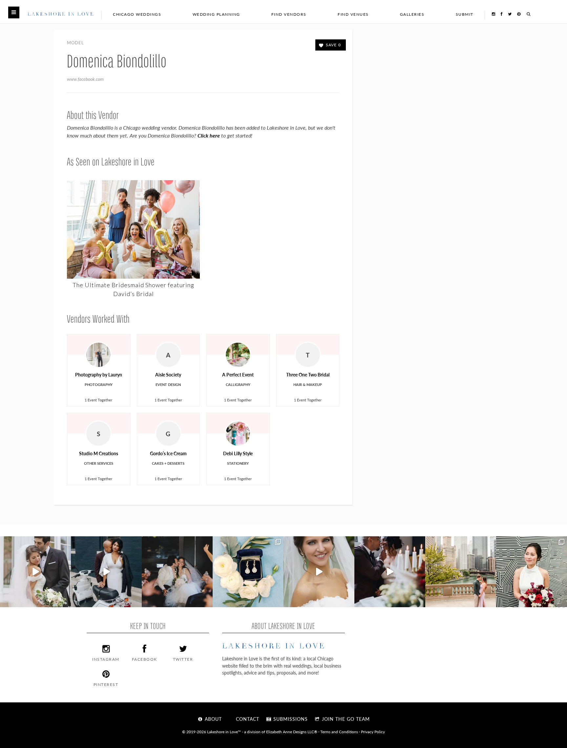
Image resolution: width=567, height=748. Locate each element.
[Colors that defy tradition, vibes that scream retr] (389, 571)
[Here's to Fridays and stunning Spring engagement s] (460, 571)
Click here (209, 135)
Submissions (290, 719)
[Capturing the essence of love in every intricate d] (248, 571)
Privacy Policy (373, 731)
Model (75, 42)
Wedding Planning (216, 14)
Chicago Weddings (137, 14)
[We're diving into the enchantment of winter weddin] (531, 571)
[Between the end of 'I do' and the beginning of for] (177, 571)
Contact (246, 719)
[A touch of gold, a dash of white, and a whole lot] (35, 571)
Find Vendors (288, 14)
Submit (464, 14)
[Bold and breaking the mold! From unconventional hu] (106, 571)
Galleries (412, 14)
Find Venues (353, 14)
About (212, 719)
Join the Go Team (345, 719)
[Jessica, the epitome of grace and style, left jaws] (319, 571)
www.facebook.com (85, 78)
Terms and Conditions (339, 731)
